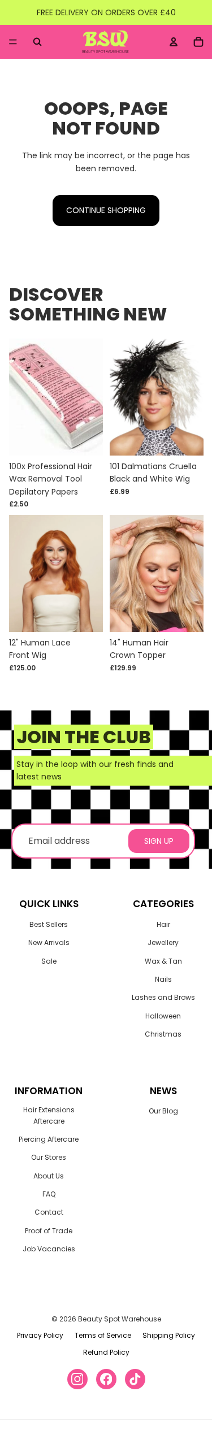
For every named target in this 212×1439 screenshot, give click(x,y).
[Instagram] (77, 1379)
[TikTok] (135, 1379)
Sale (49, 961)
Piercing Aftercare (49, 1139)
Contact (48, 1212)
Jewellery (163, 942)
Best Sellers (48, 924)
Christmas (163, 1034)
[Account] (173, 41)
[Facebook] (106, 1379)
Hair (163, 924)
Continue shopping (106, 210)
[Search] (37, 41)
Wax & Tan (163, 961)
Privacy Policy (40, 1335)
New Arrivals (49, 942)
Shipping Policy (168, 1335)
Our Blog (163, 1111)
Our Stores (48, 1157)
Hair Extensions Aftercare (49, 1115)
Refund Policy (106, 1352)
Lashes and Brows (163, 997)
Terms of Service (103, 1335)
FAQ (48, 1194)
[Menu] (13, 42)
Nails (163, 979)
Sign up (159, 841)
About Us (48, 1176)
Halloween (163, 1016)
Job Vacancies (49, 1249)
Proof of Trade (48, 1231)
